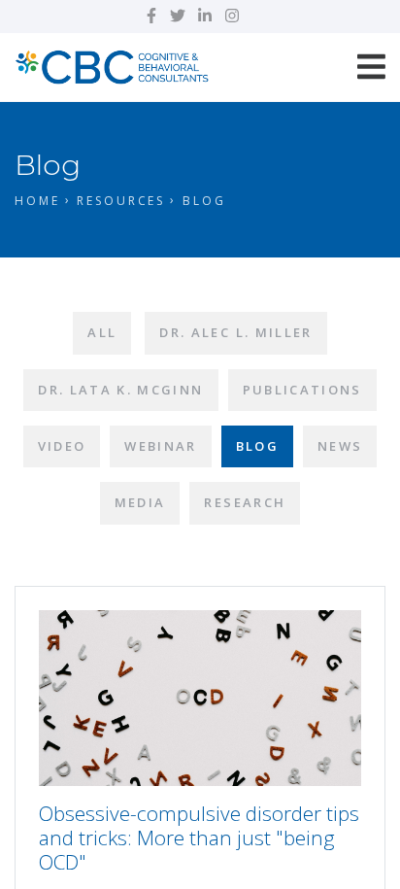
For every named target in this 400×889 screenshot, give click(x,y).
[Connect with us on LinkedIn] (205, 15)
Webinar (160, 446)
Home (37, 200)
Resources (121, 200)
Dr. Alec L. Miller (235, 332)
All (102, 332)
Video (62, 446)
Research (244, 502)
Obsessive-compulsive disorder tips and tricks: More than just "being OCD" (199, 837)
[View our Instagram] (232, 15)
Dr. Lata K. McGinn (120, 389)
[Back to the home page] (112, 65)
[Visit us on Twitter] (177, 15)
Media (140, 502)
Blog (257, 446)
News (339, 446)
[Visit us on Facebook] (151, 15)
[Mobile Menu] (371, 66)
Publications (302, 389)
